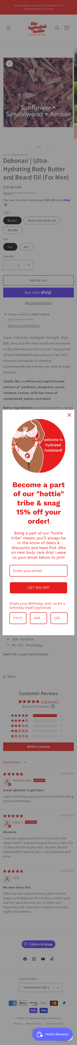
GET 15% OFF (38, 588)
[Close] (69, 415)
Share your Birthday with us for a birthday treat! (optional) (37, 606)
